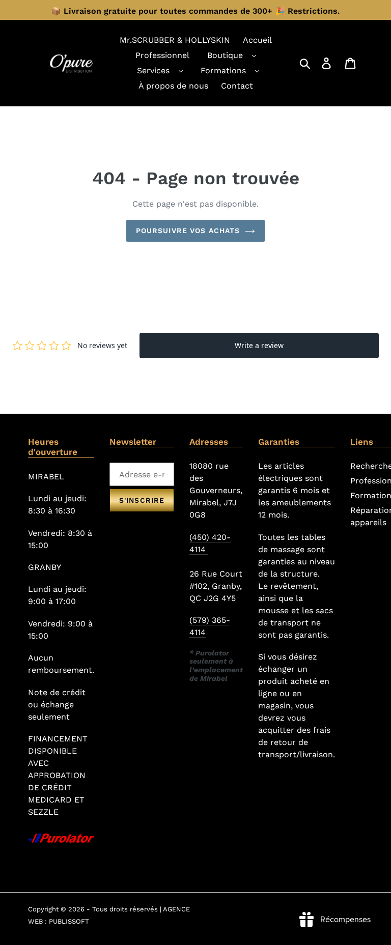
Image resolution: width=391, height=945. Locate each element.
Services (153, 70)
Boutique (225, 55)
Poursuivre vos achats (188, 230)
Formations (223, 70)
